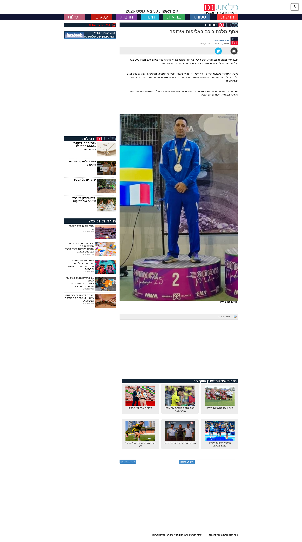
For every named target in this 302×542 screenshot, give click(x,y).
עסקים (101, 17)
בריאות (174, 17)
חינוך (150, 17)
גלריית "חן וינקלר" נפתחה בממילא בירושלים (84, 146)
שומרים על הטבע (85, 179)
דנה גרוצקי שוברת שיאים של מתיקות (84, 200)
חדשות (227, 17)
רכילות (74, 17)
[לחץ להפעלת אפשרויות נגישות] (295, 6)
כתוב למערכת (224, 316)
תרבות (126, 17)
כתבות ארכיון (128, 461)
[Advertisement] (179, 347)
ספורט (200, 17)
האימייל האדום (99, 25)
